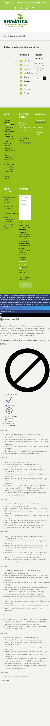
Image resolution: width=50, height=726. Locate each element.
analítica (10, 421)
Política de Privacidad (39, 126)
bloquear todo (12, 394)
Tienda (26, 93)
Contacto (27, 89)
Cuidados (27, 81)
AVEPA (7, 125)
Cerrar (2, 309)
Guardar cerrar (4, 681)
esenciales (11, 405)
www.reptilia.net (24, 130)
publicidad (11, 426)
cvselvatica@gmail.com (36, 2)
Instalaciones (28, 73)
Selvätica (27, 61)
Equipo (26, 65)
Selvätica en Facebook (23, 124)
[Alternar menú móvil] (45, 14)
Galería (26, 77)
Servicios (27, 69)
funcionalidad (12, 416)
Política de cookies (39, 133)
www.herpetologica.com (25, 128)
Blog (25, 85)
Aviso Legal (40, 120)
